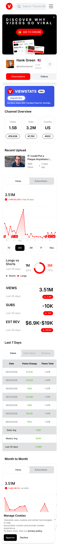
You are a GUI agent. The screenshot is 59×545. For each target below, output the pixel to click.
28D (20, 247)
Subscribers (41, 181)
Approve (10, 537)
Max (52, 247)
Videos (44, 76)
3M (31, 247)
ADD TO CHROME (32, 32)
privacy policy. (35, 531)
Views (18, 181)
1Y (41, 247)
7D (8, 247)
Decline (24, 537)
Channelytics (18, 76)
